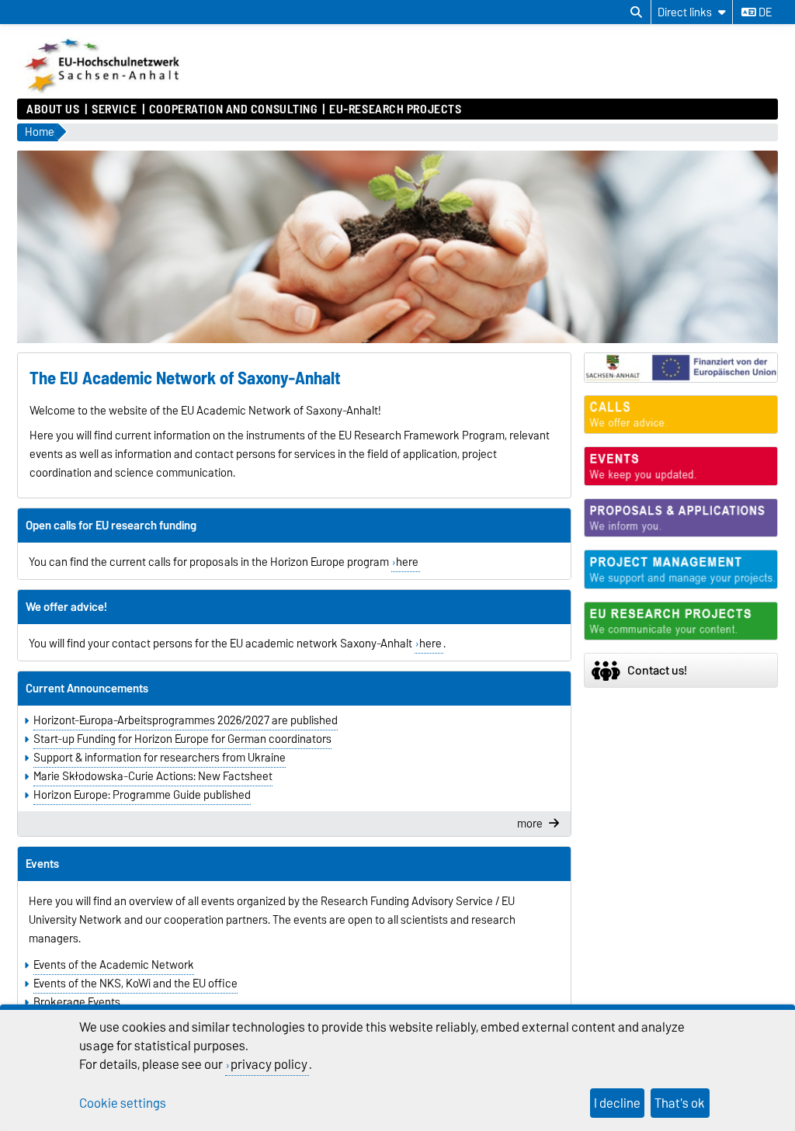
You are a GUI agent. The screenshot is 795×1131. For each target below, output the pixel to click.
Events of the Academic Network (113, 965)
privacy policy (269, 1064)
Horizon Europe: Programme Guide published (142, 795)
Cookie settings (122, 1103)
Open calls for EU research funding (111, 525)
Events (42, 864)
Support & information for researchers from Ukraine (159, 757)
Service (114, 109)
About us (52, 109)
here (407, 562)
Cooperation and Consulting (233, 109)
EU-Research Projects (395, 109)
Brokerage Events (76, 1002)
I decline (617, 1103)
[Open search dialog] (636, 12)
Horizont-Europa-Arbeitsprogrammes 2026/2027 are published (185, 720)
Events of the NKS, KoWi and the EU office (135, 983)
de (764, 12)
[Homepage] (103, 91)
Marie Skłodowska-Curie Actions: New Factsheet (153, 776)
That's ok (679, 1103)
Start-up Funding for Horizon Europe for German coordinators (182, 739)
